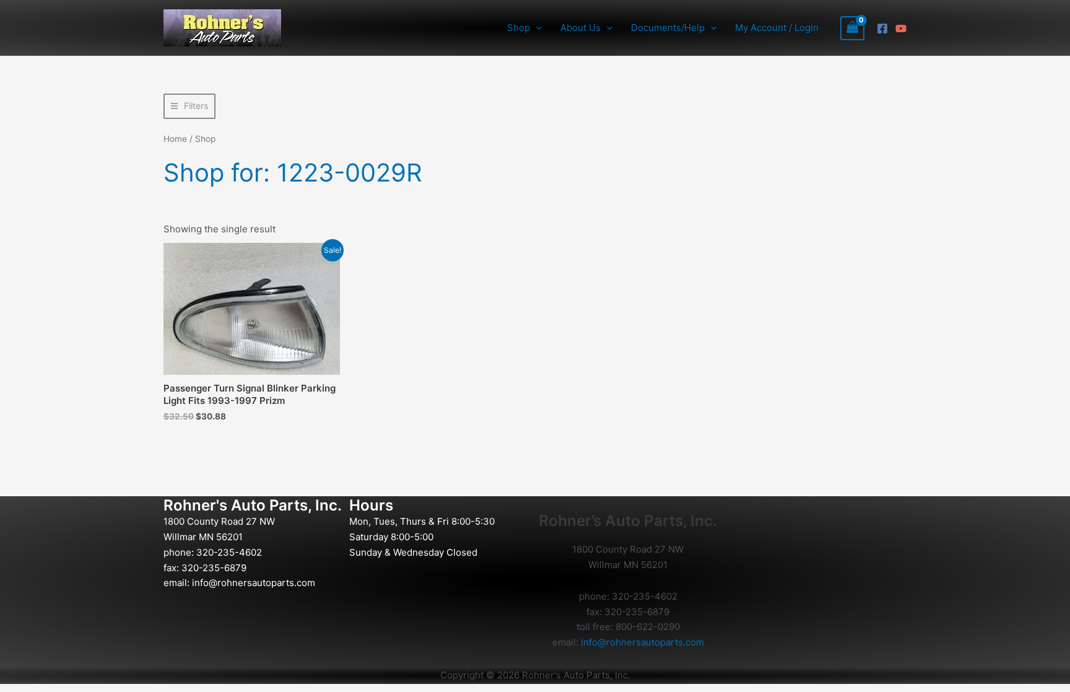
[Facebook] (882, 28)
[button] (536, 28)
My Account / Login (777, 27)
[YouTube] (901, 28)
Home (175, 139)
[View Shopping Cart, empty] (852, 28)
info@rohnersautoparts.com (253, 583)
